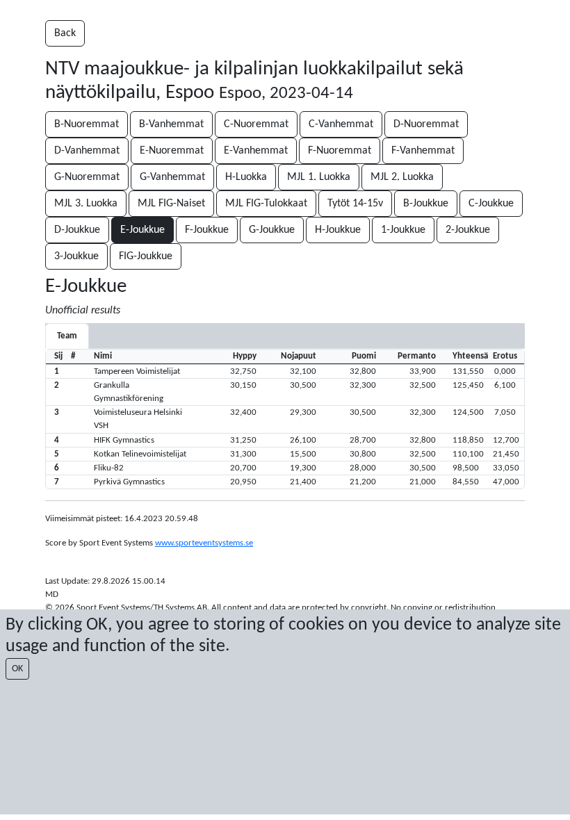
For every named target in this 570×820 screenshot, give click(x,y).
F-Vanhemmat (423, 150)
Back (65, 33)
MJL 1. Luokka (318, 177)
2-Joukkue (468, 230)
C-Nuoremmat (256, 124)
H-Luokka (246, 177)
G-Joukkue (272, 230)
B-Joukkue (425, 203)
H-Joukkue (338, 230)
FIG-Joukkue (145, 256)
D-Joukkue (77, 230)
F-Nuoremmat (339, 150)
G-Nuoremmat (87, 177)
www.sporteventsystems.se (204, 543)
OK (17, 669)
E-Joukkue (142, 230)
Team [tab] (67, 336)
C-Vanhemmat (341, 124)
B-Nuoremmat (86, 124)
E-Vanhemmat (256, 150)
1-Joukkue (403, 230)
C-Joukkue (491, 203)
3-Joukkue (76, 256)
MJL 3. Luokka (85, 203)
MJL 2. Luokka (402, 177)
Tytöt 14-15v (355, 203)
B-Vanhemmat (171, 124)
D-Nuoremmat (426, 124)
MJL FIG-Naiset (171, 203)
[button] (285, 371)
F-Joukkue (207, 230)
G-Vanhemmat (172, 177)
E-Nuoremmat (172, 150)
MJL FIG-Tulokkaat (266, 203)
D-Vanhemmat (87, 150)
